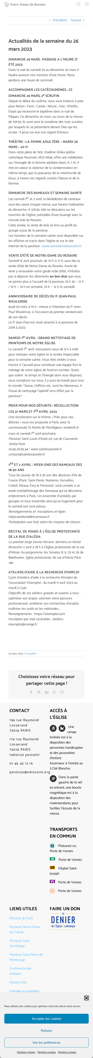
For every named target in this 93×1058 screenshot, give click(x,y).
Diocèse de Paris (21, 918)
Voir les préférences (46, 1042)
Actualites (31, 654)
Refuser (46, 1030)
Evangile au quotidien (24, 991)
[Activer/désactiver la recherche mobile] (78, 4)
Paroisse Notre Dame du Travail (25, 929)
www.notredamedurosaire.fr (62, 246)
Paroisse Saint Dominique (19, 943)
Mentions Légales (26, 1052)
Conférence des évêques (21, 971)
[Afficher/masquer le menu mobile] (87, 4)
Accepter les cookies (46, 1019)
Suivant (76, 20)
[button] (86, 998)
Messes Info (18, 982)
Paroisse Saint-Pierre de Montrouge (26, 957)
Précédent (60, 20)
